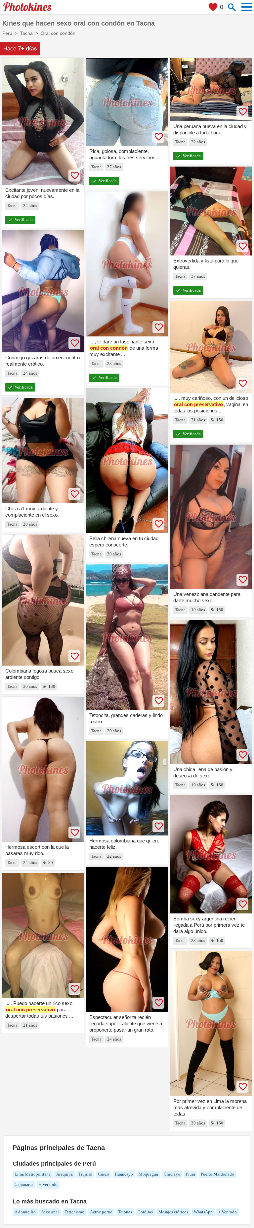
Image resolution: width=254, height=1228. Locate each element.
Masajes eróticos (173, 1211)
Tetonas (125, 1211)
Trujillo (85, 1174)
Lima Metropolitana (33, 1174)
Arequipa (64, 1174)
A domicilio (25, 1211)
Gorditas (145, 1211)
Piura (190, 1174)
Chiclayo (172, 1174)
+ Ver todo (48, 1184)
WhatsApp (203, 1211)
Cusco (103, 1174)
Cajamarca (24, 1184)
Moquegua (148, 1174)
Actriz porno (101, 1211)
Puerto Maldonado (217, 1174)
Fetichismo (74, 1211)
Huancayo (124, 1174)
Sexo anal (50, 1211)
